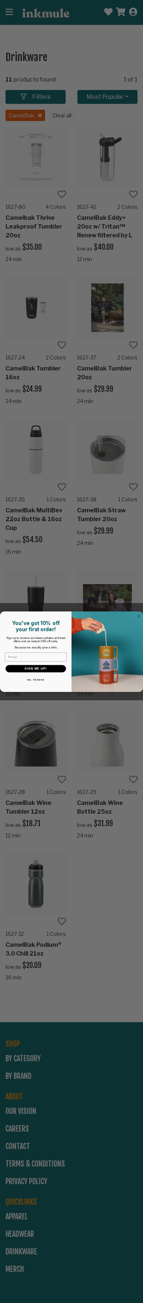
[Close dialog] (139, 616)
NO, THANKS (36, 679)
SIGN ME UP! (36, 668)
